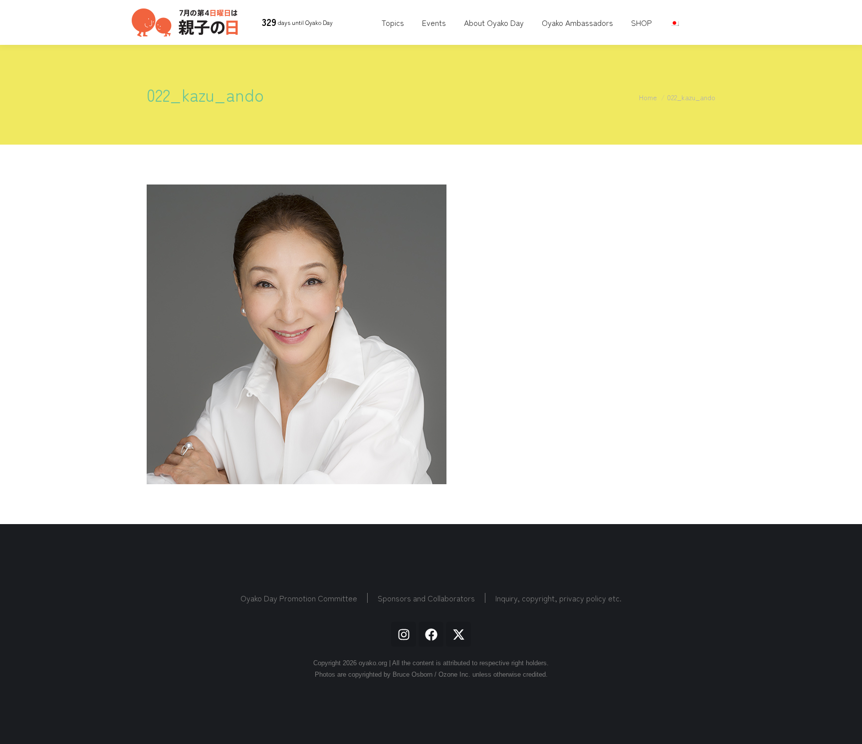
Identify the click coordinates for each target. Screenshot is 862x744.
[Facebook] (431, 634)
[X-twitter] (458, 634)
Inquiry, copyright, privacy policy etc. (558, 598)
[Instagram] (403, 634)
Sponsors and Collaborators (426, 598)
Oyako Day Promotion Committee (298, 598)
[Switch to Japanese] (675, 22)
